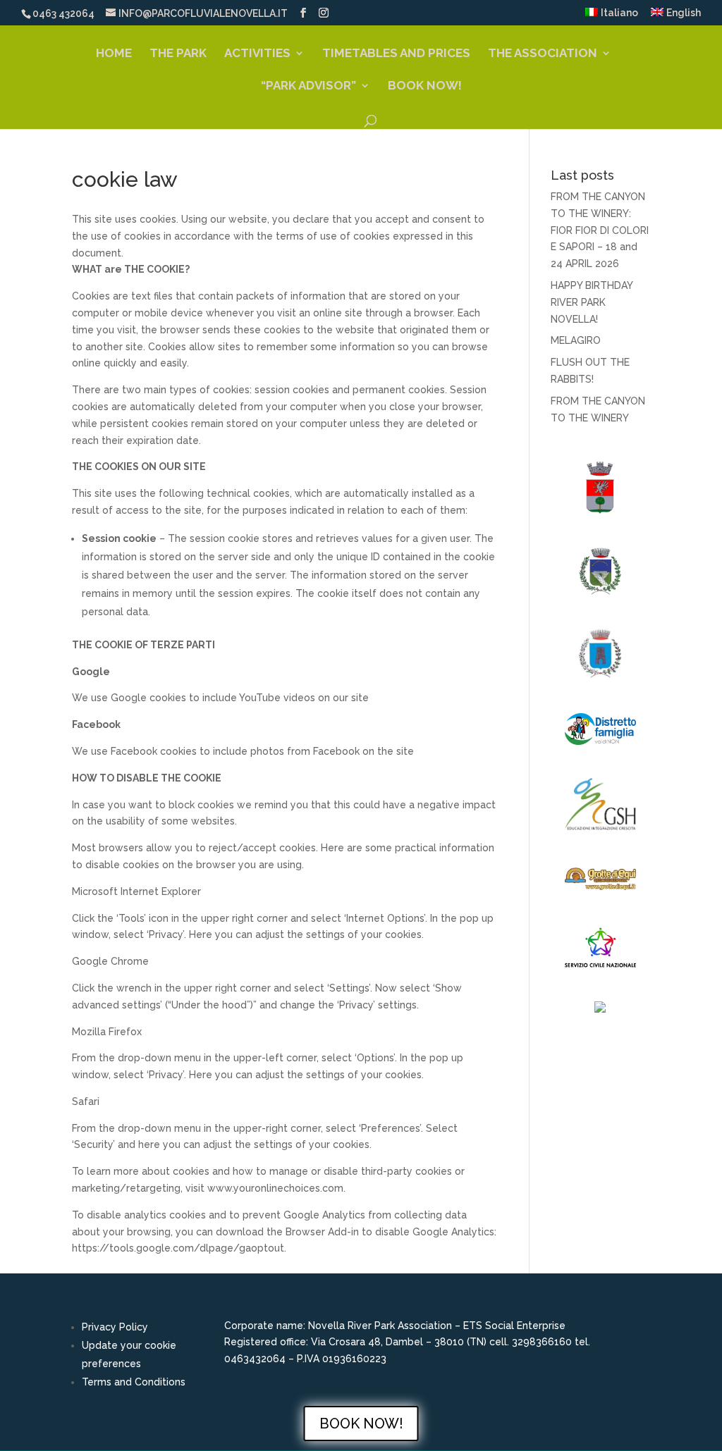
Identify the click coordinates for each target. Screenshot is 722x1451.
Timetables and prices (396, 54)
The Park (178, 54)
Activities (257, 54)
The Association (542, 54)
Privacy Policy (115, 1327)
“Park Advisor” (308, 86)
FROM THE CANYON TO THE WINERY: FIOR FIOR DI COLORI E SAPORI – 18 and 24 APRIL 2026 (600, 230)
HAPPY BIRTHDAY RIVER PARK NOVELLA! (591, 302)
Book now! (425, 86)
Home (114, 54)
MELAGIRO (576, 340)
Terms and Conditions (133, 1382)
